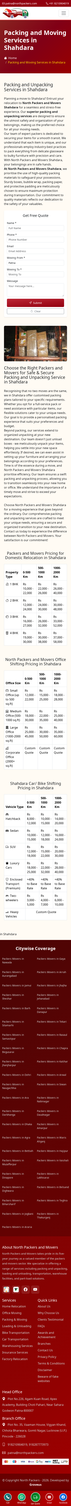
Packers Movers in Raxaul (52, 1034)
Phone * (12, 234)
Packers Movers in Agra (16, 1137)
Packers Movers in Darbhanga (13, 1112)
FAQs (41, 1326)
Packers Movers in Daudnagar (48, 1112)
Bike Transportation (15, 1333)
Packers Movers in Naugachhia (13, 1086)
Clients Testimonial (51, 1319)
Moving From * (16, 257)
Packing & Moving (14, 1319)
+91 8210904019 (58, 3)
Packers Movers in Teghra (52, 1200)
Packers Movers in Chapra (52, 1048)
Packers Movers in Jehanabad (48, 996)
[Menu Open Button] (64, 13)
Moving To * (14, 269)
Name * (11, 223)
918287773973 (38, 1445)
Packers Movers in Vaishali (53, 1160)
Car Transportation (15, 1339)
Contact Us (45, 1350)
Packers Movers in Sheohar (13, 996)
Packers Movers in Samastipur (13, 1036)
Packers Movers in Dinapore (13, 1175)
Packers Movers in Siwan (51, 1084)
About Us (44, 1306)
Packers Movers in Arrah (51, 972)
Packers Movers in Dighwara (13, 1188)
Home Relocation (14, 1306)
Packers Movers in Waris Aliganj (51, 1139)
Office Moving (11, 1313)
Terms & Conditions (51, 1363)
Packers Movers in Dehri (16, 1075)
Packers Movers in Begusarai (13, 1049)
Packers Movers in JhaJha (52, 985)
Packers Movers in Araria (17, 1227)
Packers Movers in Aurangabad (13, 973)
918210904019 (17, 1445)
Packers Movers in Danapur (48, 1010)
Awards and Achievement (47, 1335)
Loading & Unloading (16, 1326)
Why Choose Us (48, 1313)
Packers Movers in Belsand (53, 1187)
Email (10, 246)
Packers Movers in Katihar (52, 1061)
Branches (44, 1344)
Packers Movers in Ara (15, 1097)
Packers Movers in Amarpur (48, 1126)
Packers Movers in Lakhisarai (48, 1175)
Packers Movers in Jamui (16, 985)
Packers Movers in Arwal (51, 1075)
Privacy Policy (47, 1357)
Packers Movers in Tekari (52, 1021)
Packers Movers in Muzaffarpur (13, 1162)
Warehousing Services (17, 1346)
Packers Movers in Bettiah (17, 1151)
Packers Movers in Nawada (13, 960)
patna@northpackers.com (21, 3)
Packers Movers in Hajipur (52, 1151)
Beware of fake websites (48, 1379)
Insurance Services (15, 1352)
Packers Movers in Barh (16, 1008)
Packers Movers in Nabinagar (48, 1099)
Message (12, 281)
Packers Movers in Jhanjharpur (13, 1063)
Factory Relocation (15, 1359)
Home (12, 58)
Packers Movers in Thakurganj (48, 1215)
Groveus (35, 1485)
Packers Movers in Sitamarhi (13, 1023)
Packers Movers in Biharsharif (13, 1202)
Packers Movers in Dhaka (17, 1124)
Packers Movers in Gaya (51, 958)
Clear (37, 311)
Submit (37, 303)
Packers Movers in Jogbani (17, 1213)
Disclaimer (45, 1370)
